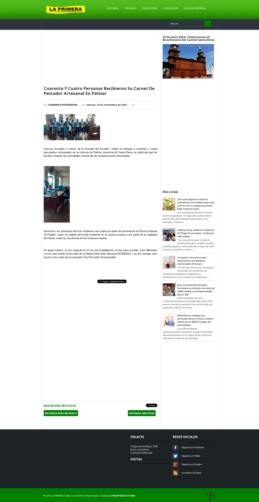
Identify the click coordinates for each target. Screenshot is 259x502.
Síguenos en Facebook (175, 447)
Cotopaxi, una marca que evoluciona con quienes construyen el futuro (192, 260)
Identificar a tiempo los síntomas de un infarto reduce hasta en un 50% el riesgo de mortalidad (195, 320)
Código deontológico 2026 (144, 446)
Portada (112, 8)
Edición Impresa (195, 8)
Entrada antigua (141, 413)
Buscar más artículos (60, 405)
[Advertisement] (100, 58)
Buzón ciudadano (139, 449)
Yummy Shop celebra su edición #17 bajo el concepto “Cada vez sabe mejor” (195, 233)
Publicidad (149, 8)
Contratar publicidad (141, 452)
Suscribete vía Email (175, 473)
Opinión (130, 8)
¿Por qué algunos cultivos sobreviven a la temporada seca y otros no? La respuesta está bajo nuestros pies (195, 204)
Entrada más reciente (61, 413)
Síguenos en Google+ (175, 464)
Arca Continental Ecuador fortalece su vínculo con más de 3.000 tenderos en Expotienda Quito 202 (196, 289)
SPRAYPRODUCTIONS (123, 495)
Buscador (171, 8)
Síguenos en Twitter (175, 456)
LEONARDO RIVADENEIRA (63, 104)
